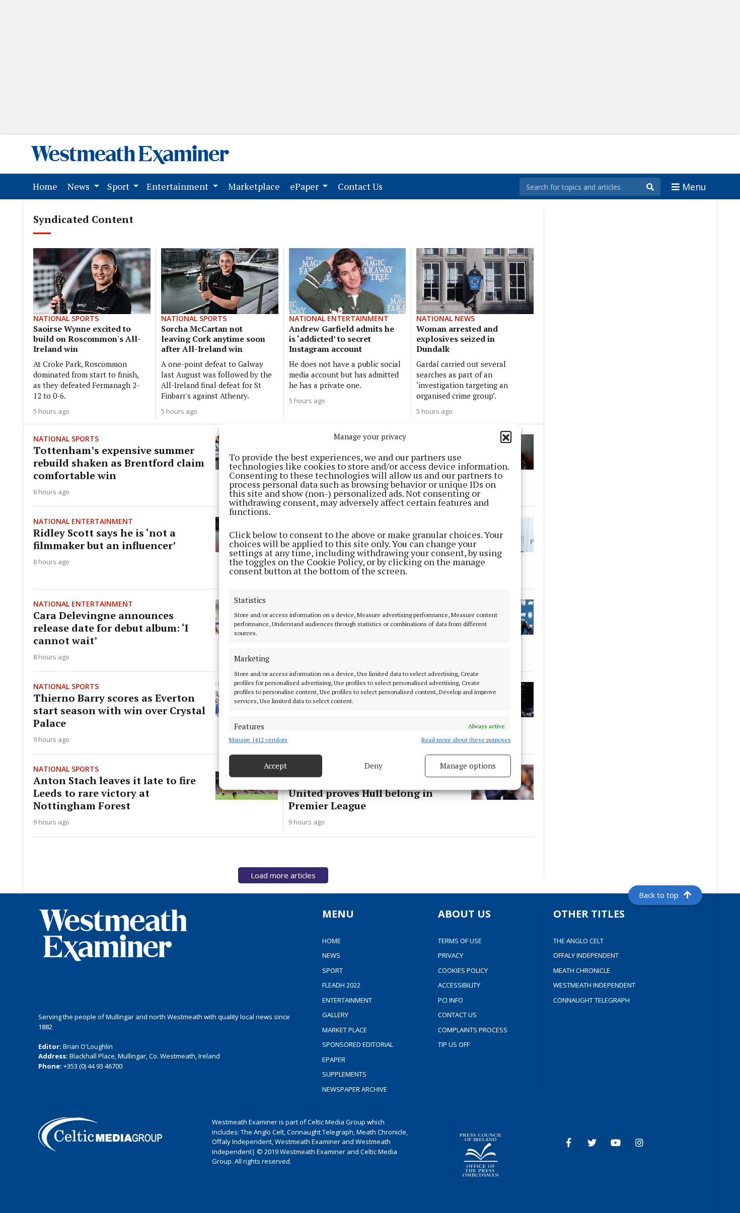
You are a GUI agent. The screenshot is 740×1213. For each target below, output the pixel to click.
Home (47, 186)
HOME (331, 940)
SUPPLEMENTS (344, 1074)
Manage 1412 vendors (258, 739)
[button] (506, 437)
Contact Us (362, 186)
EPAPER (333, 1059)
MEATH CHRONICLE (581, 970)
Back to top (659, 895)
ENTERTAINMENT (347, 1000)
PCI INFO (450, 1000)
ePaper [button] (305, 186)
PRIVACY (450, 955)
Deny (373, 766)
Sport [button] (119, 186)
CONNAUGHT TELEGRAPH (591, 1000)
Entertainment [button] (178, 186)
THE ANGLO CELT (578, 940)
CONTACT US (457, 1014)
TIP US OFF (454, 1044)
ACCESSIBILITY (459, 985)
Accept (275, 766)
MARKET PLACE (344, 1029)
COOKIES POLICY (463, 970)
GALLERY (335, 1014)
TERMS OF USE (460, 940)
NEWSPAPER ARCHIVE (354, 1089)
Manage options (468, 766)
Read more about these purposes (466, 739)
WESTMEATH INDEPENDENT (594, 985)
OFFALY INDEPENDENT (586, 955)
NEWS (331, 955)
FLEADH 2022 (341, 985)
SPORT (332, 970)
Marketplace (256, 186)
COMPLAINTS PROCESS (472, 1029)
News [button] (79, 186)
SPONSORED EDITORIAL (357, 1044)
